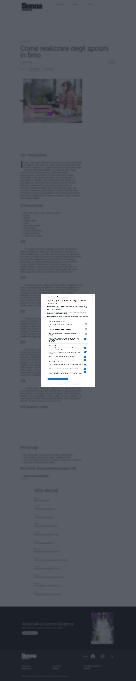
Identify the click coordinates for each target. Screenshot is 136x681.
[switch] (85, 324)
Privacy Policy (76, 384)
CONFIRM (57, 379)
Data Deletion (60, 384)
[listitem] (68, 321)
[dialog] (68, 340)
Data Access (68, 384)
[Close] (92, 297)
